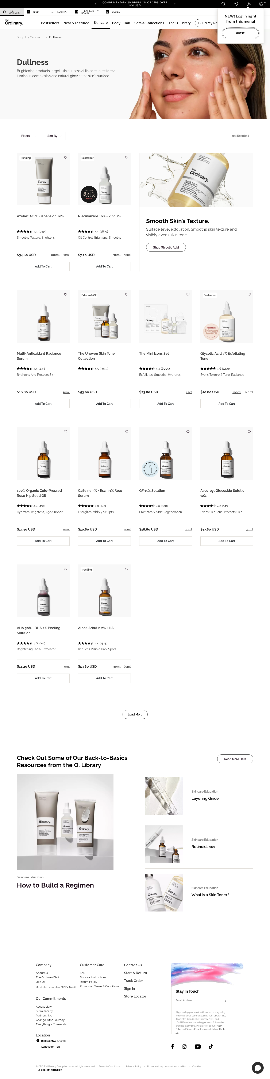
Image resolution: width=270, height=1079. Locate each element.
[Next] (175, 3)
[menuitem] (12, 12)
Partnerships (44, 1015)
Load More (135, 714)
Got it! (240, 33)
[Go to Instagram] (184, 1046)
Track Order (133, 981)
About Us (42, 973)
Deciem (116, 12)
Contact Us (133, 965)
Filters (25, 136)
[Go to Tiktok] (211, 1046)
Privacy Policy (133, 1066)
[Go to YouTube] (197, 1046)
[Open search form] (223, 4)
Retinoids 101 (203, 846)
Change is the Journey (50, 1020)
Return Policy (88, 981)
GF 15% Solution (152, 491)
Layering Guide (205, 798)
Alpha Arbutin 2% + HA (96, 628)
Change (61, 1040)
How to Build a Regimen (55, 885)
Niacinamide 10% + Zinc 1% (99, 216)
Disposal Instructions (93, 977)
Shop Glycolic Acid (166, 247)
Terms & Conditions (109, 1066)
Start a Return (135, 973)
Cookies (196, 1066)
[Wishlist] (65, 155)
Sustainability (44, 1011)
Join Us (40, 981)
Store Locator (135, 996)
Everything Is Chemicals (51, 1024)
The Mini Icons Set (154, 354)
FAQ (82, 973)
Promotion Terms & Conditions (99, 986)
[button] (76, 23)
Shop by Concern (29, 37)
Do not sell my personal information (166, 1066)
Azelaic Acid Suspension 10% (40, 216)
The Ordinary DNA (47, 977)
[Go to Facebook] (172, 1046)
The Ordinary (14, 12)
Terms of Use (193, 1029)
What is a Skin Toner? (210, 895)
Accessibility (44, 1006)
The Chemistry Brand (90, 12)
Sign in (129, 989)
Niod (36, 12)
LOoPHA (61, 12)
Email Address (184, 1000)
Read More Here (235, 759)
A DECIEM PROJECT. (50, 1069)
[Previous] (95, 3)
